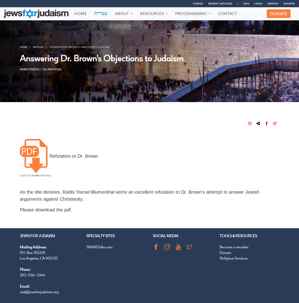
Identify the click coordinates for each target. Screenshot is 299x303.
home (23, 47)
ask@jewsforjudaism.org (39, 291)
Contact (227, 13)
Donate (289, 3)
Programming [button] (191, 13)
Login (258, 3)
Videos (198, 3)
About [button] (122, 13)
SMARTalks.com (99, 246)
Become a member (234, 246)
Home (80, 13)
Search (273, 3)
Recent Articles (220, 3)
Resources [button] (152, 13)
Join (246, 3)
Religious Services (234, 258)
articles (38, 47)
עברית (100, 13)
